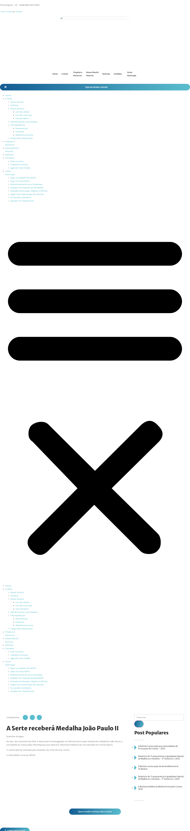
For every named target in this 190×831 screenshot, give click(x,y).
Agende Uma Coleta (20, 168)
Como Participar (131, 74)
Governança (22, 128)
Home (55, 74)
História (14, 105)
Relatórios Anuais (24, 135)
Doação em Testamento (22, 200)
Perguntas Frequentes (21, 138)
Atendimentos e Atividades (23, 121)
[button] (95, 393)
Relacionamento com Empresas (26, 184)
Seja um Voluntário (20, 181)
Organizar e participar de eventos (27, 194)
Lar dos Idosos (22, 111)
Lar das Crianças (24, 115)
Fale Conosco (17, 161)
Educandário (22, 118)
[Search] (139, 724)
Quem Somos (17, 102)
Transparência (17, 125)
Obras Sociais (17, 108)
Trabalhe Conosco (19, 164)
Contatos (118, 74)
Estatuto (20, 131)
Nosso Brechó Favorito (92, 74)
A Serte (65, 74)
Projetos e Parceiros (77, 74)
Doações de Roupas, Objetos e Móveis (29, 191)
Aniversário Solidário (20, 197)
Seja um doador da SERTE (23, 177)
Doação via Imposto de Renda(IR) (26, 187)
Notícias (106, 74)
